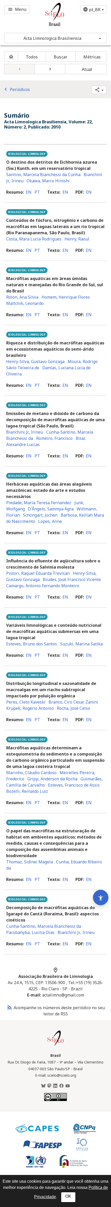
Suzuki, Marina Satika (81, 644)
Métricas (92, 57)
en (28, 192)
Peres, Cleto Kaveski (25, 702)
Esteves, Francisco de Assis (74, 785)
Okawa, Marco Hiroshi (48, 181)
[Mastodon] (49, 1086)
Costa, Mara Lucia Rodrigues (33, 239)
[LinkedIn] (55, 1086)
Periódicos (16, 89)
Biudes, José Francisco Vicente (72, 579)
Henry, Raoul (77, 239)
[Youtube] (68, 1086)
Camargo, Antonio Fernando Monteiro (42, 586)
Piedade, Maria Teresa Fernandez (38, 503)
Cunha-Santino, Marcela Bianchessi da (43, 926)
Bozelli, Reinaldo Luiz (27, 791)
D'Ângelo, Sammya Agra (51, 509)
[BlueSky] (43, 1086)
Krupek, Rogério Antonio (30, 708)
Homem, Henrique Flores (66, 297)
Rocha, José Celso (73, 708)
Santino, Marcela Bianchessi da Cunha (43, 174)
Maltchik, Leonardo (25, 303)
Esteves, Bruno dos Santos (31, 644)
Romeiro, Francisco (54, 438)
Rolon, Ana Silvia (22, 297)
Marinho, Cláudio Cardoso (31, 772)
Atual (87, 69)
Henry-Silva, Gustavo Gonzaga (35, 361)
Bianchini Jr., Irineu (24, 432)
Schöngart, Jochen (40, 515)
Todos (32, 57)
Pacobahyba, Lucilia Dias (30, 932)
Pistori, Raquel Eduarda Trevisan (38, 573)
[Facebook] (61, 1086)
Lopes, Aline (50, 521)
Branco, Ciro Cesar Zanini (73, 702)
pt (37, 192)
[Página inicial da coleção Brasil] (55, 1045)
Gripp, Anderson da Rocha (52, 779)
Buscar (60, 57)
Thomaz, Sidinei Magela (29, 862)
